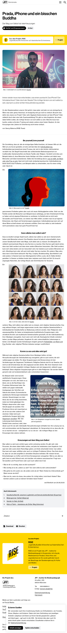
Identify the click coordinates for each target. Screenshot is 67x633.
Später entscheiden (32, 628)
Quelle (29, 90)
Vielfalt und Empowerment (15, 28)
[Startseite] (9, 2)
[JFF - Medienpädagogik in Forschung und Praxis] (9, 584)
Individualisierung (46, 147)
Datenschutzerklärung (18, 623)
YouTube (5, 609)
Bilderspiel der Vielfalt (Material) (18, 498)
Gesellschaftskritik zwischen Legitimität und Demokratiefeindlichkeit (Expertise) (34, 495)
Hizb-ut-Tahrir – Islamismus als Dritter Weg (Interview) (25, 504)
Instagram (5, 606)
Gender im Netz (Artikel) (15, 501)
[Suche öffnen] (65, 2)
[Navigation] (60, 2)
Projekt (60, 40)
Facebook (5, 612)
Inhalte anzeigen (15, 628)
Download (9, 526)
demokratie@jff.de (46, 589)
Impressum (38, 595)
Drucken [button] (22, 526)
